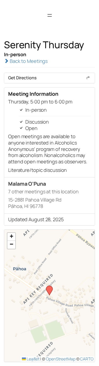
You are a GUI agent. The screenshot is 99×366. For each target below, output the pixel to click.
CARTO (86, 359)
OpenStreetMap (61, 359)
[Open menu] (49, 15)
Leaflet (32, 359)
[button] (47, 287)
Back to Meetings (28, 61)
